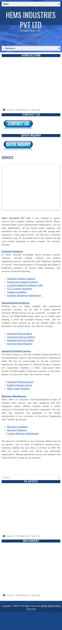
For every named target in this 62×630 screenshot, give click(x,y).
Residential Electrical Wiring (20, 340)
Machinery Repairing (17, 430)
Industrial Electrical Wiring (19, 333)
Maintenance (32, 433)
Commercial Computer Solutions (22, 282)
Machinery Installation (17, 427)
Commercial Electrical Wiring (21, 337)
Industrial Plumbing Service (20, 382)
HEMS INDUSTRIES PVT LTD (31, 19)
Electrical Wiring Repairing (19, 343)
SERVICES (7, 157)
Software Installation (17, 292)
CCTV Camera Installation (19, 288)
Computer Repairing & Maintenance (24, 295)
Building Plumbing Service (19, 385)
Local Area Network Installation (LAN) (25, 285)
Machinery (21, 433)
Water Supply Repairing (18, 388)
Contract (11, 433)
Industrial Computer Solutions (21, 278)
